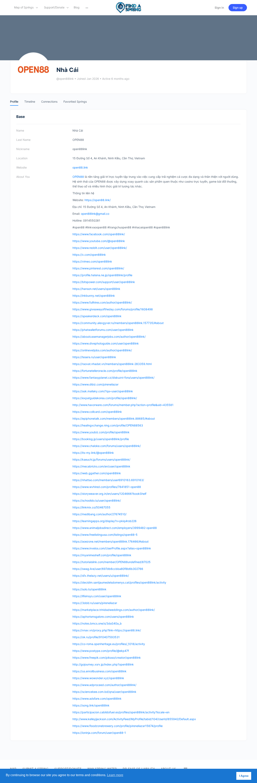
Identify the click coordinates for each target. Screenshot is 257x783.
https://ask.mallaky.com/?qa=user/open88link (102, 391)
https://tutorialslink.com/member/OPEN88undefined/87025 (111, 562)
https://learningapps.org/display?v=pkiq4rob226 (104, 521)
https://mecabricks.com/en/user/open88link (101, 466)
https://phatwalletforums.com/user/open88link (103, 329)
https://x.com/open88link (89, 254)
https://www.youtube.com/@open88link (98, 241)
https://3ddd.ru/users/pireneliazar (94, 603)
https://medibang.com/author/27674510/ (99, 514)
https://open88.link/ (98, 200)
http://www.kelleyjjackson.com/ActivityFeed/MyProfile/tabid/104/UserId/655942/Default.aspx (134, 719)
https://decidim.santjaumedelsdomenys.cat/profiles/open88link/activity (119, 582)
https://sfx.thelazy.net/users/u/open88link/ (100, 575)
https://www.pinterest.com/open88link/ (98, 268)
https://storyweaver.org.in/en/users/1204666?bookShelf (109, 493)
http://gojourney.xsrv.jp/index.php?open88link (103, 664)
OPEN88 (78, 176)
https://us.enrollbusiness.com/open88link (99, 671)
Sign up (238, 7)
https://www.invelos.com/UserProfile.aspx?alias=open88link (111, 548)
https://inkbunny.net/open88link (93, 295)
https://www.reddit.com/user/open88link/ (99, 247)
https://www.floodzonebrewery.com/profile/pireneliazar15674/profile (117, 726)
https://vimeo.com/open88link (92, 261)
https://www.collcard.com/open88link (97, 411)
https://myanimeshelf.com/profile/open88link (101, 555)
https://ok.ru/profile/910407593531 (96, 637)
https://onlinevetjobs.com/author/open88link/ (102, 350)
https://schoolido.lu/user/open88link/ (96, 500)
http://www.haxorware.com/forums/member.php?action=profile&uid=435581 (122, 405)
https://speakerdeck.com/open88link (96, 316)
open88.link (80, 167)
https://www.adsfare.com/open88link (96, 698)
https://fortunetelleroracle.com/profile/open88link (104, 370)
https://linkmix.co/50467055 (91, 507)
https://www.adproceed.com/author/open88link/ (104, 685)
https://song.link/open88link (90, 705)
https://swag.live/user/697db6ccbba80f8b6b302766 (107, 568)
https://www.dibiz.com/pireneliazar (95, 384)
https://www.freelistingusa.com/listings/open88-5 (105, 534)
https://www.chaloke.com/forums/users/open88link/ (106, 446)
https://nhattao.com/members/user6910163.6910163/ (108, 480)
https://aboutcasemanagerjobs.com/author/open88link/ (109, 336)
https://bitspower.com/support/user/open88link (103, 282)
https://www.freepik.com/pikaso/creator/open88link (106, 657)
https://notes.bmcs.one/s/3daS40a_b (97, 623)
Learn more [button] (115, 775)
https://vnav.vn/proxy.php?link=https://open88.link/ (106, 630)
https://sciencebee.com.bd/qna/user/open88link (104, 691)
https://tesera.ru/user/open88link (94, 357)
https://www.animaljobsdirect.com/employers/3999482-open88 (114, 527)
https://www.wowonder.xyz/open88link (98, 678)
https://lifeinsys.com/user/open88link (96, 596)
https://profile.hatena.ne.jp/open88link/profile (102, 275)
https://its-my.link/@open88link (93, 452)
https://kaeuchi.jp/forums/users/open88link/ (101, 459)
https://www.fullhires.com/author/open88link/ (102, 302)
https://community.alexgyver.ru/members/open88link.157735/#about (118, 323)
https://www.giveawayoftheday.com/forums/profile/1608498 (112, 309)
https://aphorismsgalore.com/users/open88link (103, 616)
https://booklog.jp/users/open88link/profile (100, 439)
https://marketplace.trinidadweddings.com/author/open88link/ (113, 609)
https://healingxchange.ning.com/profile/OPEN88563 (107, 425)
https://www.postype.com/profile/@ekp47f (100, 650)
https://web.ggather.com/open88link (96, 473)
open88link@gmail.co (95, 213)
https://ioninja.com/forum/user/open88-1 (99, 732)
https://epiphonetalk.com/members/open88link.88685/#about (113, 418)
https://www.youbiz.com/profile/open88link (101, 432)
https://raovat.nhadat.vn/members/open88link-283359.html (112, 364)
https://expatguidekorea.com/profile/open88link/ (104, 398)
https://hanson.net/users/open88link (96, 288)
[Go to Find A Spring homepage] (128, 7)
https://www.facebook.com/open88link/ (98, 234)
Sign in (219, 7)
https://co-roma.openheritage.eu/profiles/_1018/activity (108, 644)
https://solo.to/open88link (89, 589)
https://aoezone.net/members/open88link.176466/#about (110, 541)
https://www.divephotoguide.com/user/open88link (105, 343)
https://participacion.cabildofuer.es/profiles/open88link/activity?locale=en (120, 712)
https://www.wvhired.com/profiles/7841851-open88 (106, 487)
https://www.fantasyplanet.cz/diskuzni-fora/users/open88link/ (113, 377)
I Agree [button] (244, 775)
